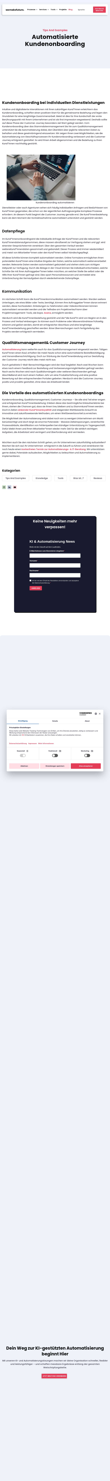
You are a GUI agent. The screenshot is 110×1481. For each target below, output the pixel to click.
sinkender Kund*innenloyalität (34, 409)
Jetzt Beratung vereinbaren (54, 1376)
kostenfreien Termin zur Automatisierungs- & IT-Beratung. (54, 449)
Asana (47, 312)
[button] (32, 9)
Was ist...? (78, 478)
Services (43, 9)
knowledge (42, 478)
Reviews (98, 478)
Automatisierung (11, 349)
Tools (53, 9)
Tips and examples (15, 478)
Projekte (63, 9)
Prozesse (31, 9)
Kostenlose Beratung (99, 10)
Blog (70, 9)
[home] (15, 9)
